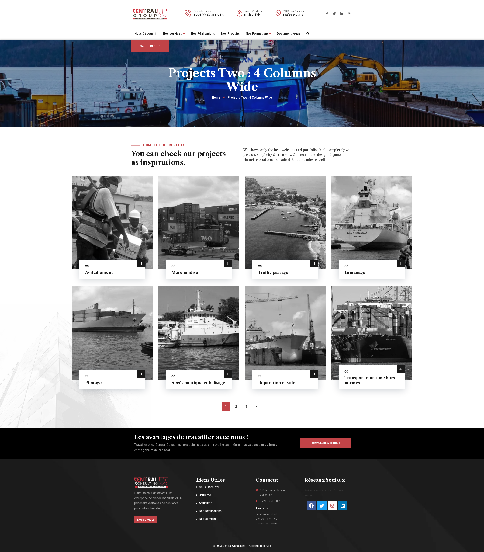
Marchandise (184, 272)
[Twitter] (322, 505)
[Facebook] (311, 505)
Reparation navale (276, 382)
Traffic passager (274, 272)
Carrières (148, 46)
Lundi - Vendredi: (253, 11)
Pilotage (93, 382)
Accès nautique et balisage (198, 382)
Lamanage (354, 272)
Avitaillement (99, 272)
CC (87, 266)
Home (216, 97)
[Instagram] (332, 505)
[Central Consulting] (149, 13)
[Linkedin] (342, 505)
